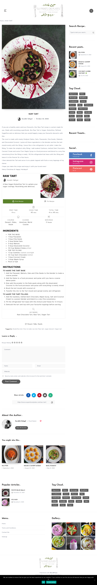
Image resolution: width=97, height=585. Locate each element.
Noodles (88, 112)
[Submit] (93, 32)
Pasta (72, 116)
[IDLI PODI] (73, 55)
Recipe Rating (6, 343)
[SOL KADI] (5, 502)
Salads (79, 116)
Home (4, 524)
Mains (80, 112)
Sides (35, 324)
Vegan (87, 119)
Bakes (82, 94)
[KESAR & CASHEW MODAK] (73, 64)
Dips (80, 105)
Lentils (72, 112)
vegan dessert (49, 329)
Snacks (40, 324)
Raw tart (41, 329)
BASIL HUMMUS (51, 465)
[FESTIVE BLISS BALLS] (5, 492)
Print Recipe (19, 201)
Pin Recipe (50, 201)
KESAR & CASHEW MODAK (32, 465)
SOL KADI (14, 499)
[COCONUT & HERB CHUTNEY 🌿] (73, 74)
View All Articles (22, 427)
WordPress (53, 573)
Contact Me (5, 532)
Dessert (30, 324)
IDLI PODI (5, 465)
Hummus (72, 108)
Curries (83, 101)
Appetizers (73, 94)
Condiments (73, 101)
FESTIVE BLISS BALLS (18, 490)
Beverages (73, 97)
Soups (80, 119)
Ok (43, 582)
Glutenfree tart (18, 329)
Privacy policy (51, 582)
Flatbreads (88, 105)
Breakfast (83, 97)
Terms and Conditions (9, 528)
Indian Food (83, 108)
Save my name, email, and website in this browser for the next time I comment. (28, 376)
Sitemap (4, 537)
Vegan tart (58, 329)
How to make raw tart (30, 329)
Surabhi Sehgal (20, 421)
